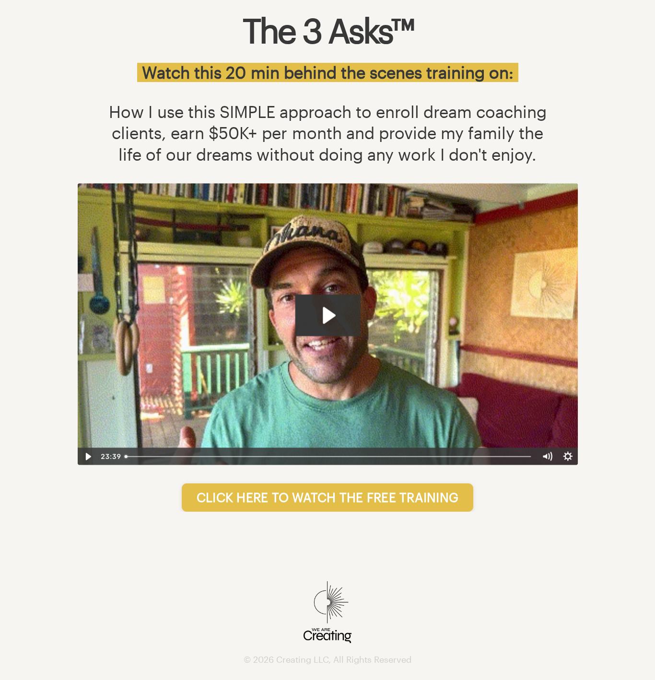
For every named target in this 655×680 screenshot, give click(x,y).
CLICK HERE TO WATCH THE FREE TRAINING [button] (327, 497)
